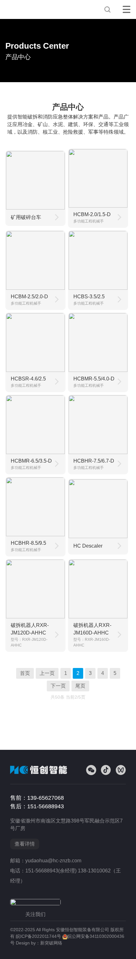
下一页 (58, 686)
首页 (25, 673)
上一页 (47, 673)
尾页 (80, 686)
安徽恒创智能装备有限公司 (27, 9)
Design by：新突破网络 (39, 942)
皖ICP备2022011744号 (38, 936)
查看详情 (25, 844)
